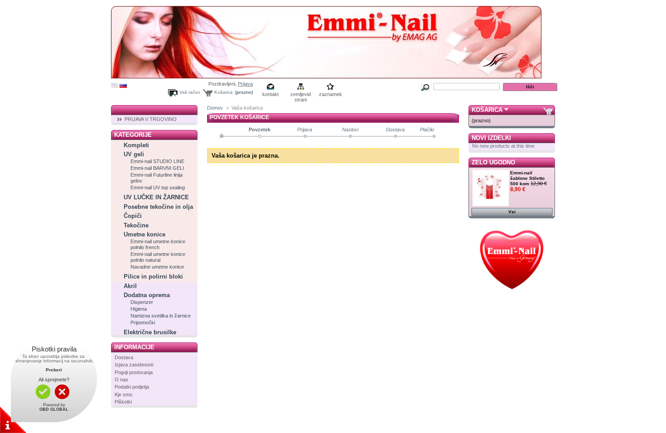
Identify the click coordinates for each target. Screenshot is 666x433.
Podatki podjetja (132, 387)
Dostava (124, 357)
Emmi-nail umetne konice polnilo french (157, 244)
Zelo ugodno (493, 162)
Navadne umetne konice (157, 266)
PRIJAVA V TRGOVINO (151, 119)
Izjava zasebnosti (134, 364)
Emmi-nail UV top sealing (157, 187)
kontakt (270, 94)
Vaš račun (189, 92)
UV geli (134, 154)
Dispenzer (141, 302)
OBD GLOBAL (53, 409)
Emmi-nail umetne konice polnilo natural (157, 257)
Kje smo (123, 394)
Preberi (54, 369)
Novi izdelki (491, 138)
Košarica (487, 109)
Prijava (245, 84)
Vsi (512, 211)
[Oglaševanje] (512, 295)
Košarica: (224, 92)
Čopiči (133, 215)
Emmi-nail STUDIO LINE (157, 161)
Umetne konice (144, 234)
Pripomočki (142, 322)
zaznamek (330, 94)
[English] (114, 86)
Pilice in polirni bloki (153, 276)
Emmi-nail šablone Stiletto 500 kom (527, 178)
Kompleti (136, 145)
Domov (215, 108)
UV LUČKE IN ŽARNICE (156, 197)
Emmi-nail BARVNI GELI (157, 168)
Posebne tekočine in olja (158, 206)
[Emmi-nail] (326, 75)
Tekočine (136, 225)
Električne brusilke (150, 332)
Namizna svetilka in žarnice (160, 315)
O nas (121, 379)
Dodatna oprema (147, 295)
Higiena (138, 309)
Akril (130, 286)
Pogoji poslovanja (134, 372)
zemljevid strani (300, 94)
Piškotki (123, 401)
